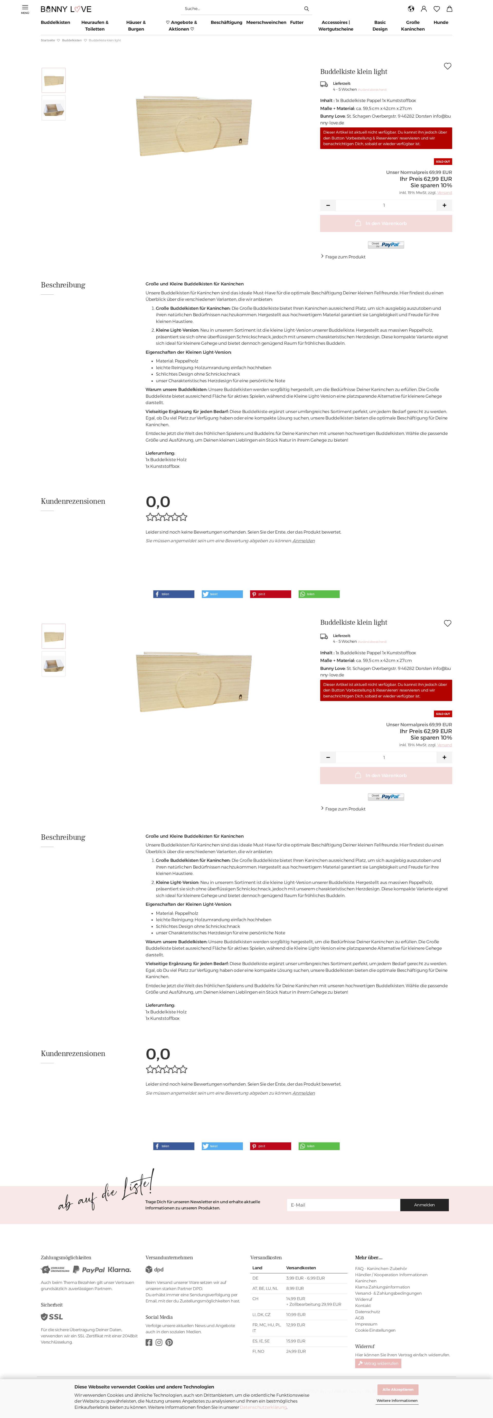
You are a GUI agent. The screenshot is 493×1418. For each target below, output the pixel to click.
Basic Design (380, 26)
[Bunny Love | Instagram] (159, 1342)
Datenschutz (367, 1311)
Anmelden (303, 540)
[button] (411, 9)
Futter (297, 22)
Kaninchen (366, 1281)
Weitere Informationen (397, 1400)
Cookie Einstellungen (375, 1330)
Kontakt (363, 1305)
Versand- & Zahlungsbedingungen (388, 1293)
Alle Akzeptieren (398, 1389)
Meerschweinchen (266, 22)
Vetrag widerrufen (381, 1363)
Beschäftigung (226, 22)
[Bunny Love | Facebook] (149, 1342)
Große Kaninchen (413, 26)
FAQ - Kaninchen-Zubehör (381, 1268)
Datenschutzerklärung (263, 1407)
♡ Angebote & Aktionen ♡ (181, 26)
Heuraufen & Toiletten (95, 26)
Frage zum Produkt (345, 256)
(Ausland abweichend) (372, 89)
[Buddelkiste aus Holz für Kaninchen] (191, 121)
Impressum (366, 1324)
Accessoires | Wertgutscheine (335, 26)
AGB (359, 1318)
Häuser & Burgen (136, 26)
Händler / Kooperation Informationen (391, 1274)
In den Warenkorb (386, 223)
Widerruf (363, 1299)
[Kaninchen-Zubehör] (68, 9)
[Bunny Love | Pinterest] (169, 1342)
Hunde (441, 22)
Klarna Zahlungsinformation (382, 1287)
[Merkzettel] (436, 9)
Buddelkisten (55, 22)
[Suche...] (306, 8)
